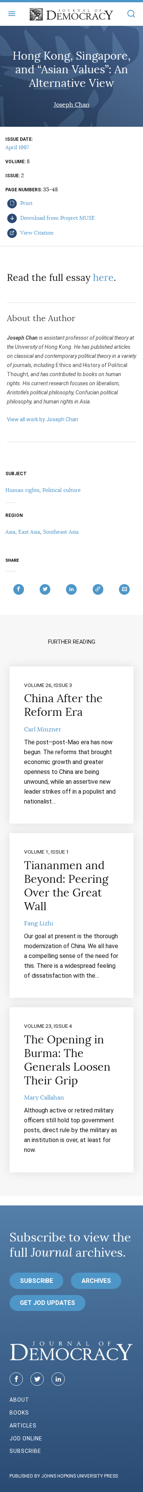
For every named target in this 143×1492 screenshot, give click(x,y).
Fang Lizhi (38, 923)
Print (25, 203)
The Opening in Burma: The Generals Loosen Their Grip (67, 1060)
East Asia (29, 531)
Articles (23, 1426)
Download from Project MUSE (57, 217)
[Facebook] (16, 1379)
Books (19, 1413)
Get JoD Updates (47, 1302)
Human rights (22, 490)
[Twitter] (37, 1379)
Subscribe (36, 1280)
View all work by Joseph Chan (42, 419)
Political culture (61, 490)
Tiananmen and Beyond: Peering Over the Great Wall (66, 886)
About (19, 1400)
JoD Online (26, 1438)
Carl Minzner (42, 729)
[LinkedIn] (58, 1379)
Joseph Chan (72, 105)
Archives (96, 1280)
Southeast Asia (61, 531)
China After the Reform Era (63, 705)
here (103, 278)
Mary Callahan (44, 1097)
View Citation (36, 232)
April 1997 (17, 147)
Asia (10, 531)
